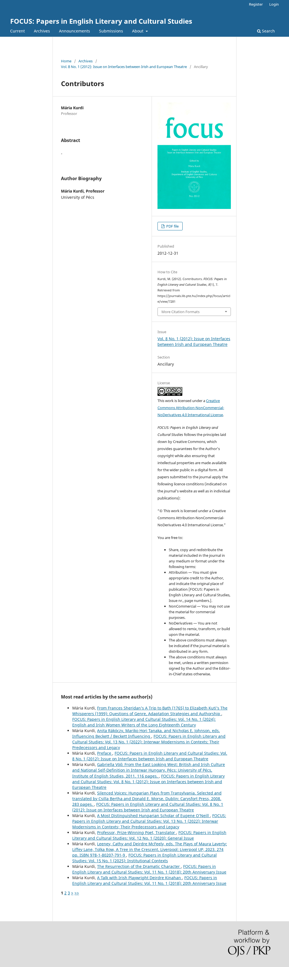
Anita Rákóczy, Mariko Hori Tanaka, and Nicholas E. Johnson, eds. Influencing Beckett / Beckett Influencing (146, 733)
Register (256, 4)
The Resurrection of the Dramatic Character (139, 866)
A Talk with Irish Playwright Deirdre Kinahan (139, 877)
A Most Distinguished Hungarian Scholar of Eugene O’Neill (153, 815)
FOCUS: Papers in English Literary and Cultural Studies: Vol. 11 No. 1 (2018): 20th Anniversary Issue (149, 869)
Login (274, 4)
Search (268, 31)
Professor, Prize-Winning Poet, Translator (136, 832)
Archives (42, 31)
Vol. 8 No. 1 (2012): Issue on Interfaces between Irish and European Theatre (124, 66)
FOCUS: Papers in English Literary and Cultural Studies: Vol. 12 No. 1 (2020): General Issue (149, 835)
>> (77, 893)
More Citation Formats (180, 311)
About (138, 31)
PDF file (172, 226)
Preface (104, 753)
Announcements (74, 31)
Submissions (111, 31)
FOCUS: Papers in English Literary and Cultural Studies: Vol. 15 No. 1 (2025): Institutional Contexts (144, 857)
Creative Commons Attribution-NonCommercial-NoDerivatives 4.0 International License (190, 407)
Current (17, 31)
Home (66, 61)
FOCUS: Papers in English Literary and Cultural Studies (101, 21)
